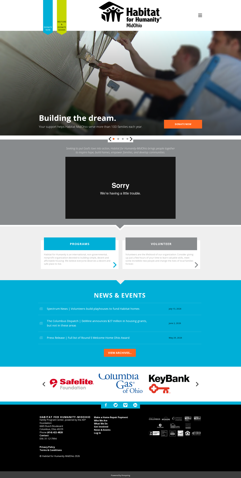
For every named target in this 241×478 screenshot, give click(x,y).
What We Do (101, 423)
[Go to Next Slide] (131, 139)
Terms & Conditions (51, 450)
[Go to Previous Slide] (110, 139)
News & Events (102, 429)
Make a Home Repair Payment (111, 417)
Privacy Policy (47, 447)
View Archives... (120, 353)
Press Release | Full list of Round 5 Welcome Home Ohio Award (88, 338)
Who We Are (100, 420)
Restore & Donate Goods (61, 25)
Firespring (126, 475)
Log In (97, 432)
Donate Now (48, 28)
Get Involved (101, 426)
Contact (44, 435)
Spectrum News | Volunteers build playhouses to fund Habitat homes (93, 309)
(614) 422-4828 (55, 432)
